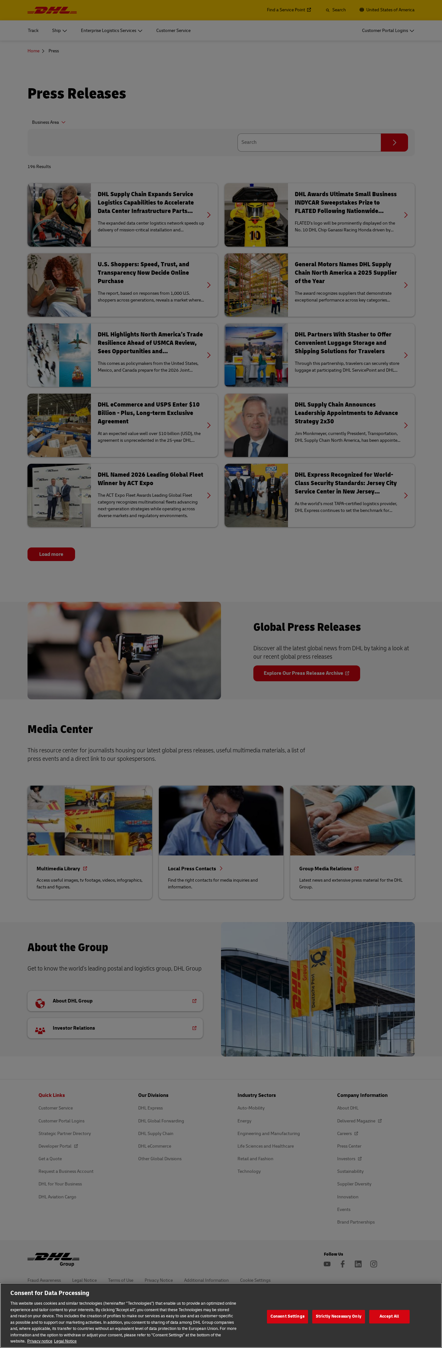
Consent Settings (287, 1316)
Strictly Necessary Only (338, 1316)
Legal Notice (65, 1341)
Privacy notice (39, 1341)
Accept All (389, 1316)
